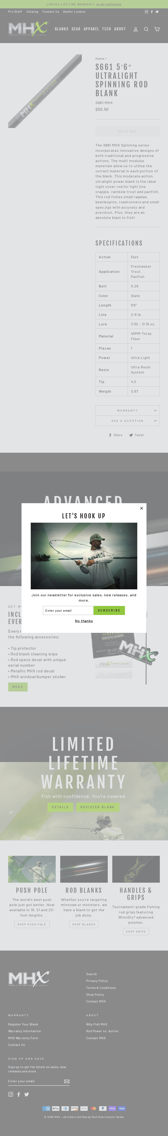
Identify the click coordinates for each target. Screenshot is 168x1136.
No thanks (84, 620)
